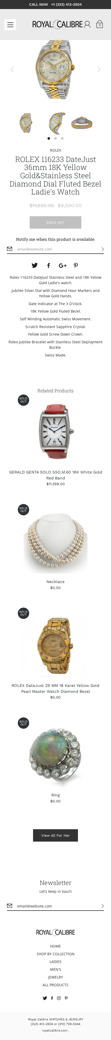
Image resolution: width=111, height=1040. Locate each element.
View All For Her (55, 835)
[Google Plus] (62, 265)
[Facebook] (48, 265)
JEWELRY (55, 977)
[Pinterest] (76, 265)
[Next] (99, 69)
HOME (55, 946)
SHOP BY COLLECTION (56, 953)
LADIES (55, 961)
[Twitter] (34, 265)
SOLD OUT (55, 222)
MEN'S (55, 969)
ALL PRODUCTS (55, 984)
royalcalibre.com (54, 1030)
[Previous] (12, 69)
